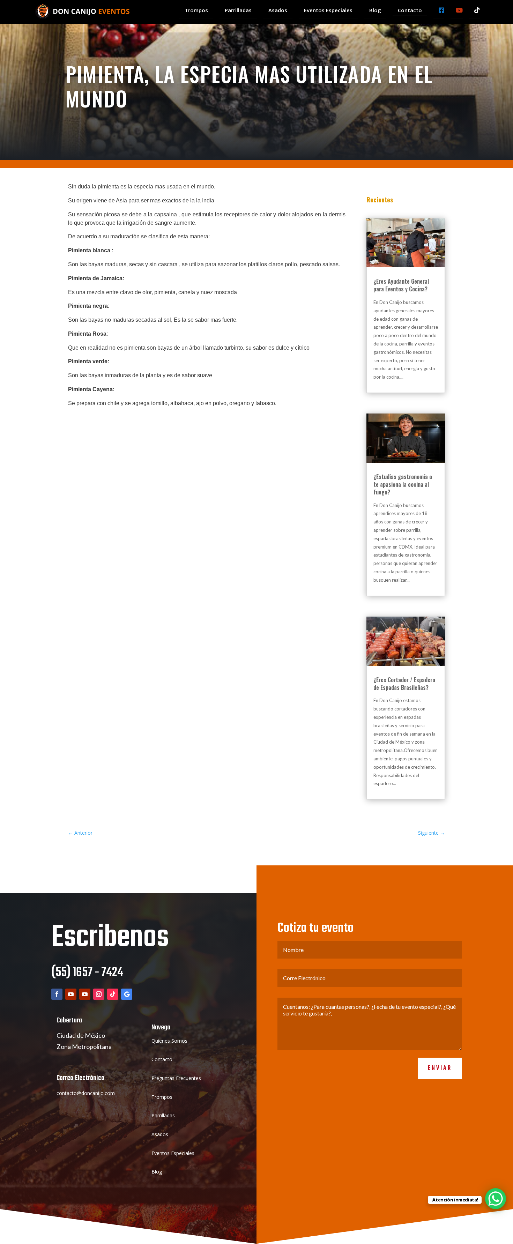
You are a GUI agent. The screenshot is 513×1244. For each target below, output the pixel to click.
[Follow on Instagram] (98, 994)
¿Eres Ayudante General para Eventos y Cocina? (401, 285)
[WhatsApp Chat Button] (495, 1198)
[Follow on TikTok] (112, 994)
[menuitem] (196, 10)
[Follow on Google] (126, 994)
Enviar (440, 1068)
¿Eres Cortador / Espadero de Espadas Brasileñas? (404, 684)
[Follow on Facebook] (56, 994)
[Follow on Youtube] (70, 994)
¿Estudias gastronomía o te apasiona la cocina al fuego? (402, 484)
